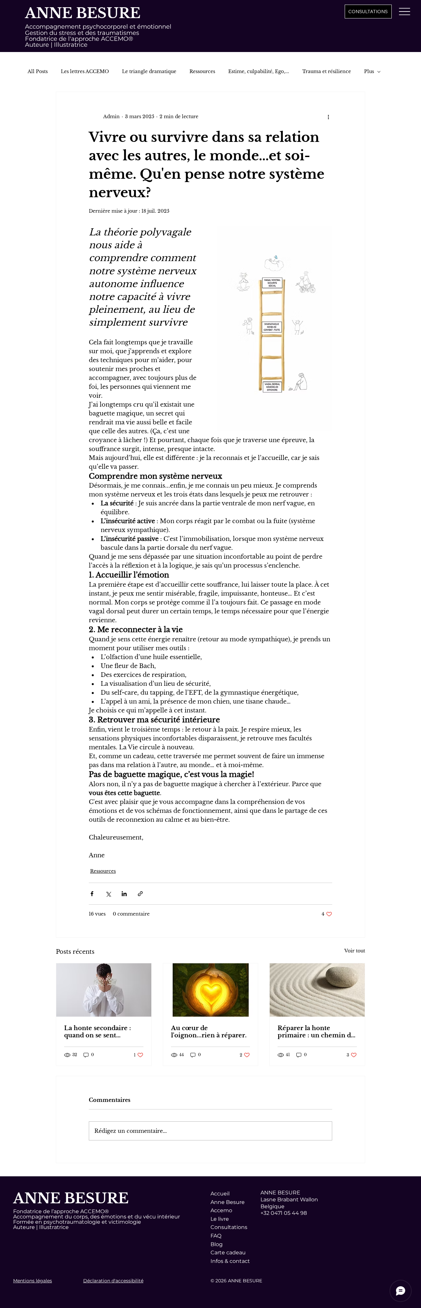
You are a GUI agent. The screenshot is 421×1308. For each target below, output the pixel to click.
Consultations (228, 1227)
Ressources (202, 71)
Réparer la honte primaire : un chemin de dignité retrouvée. (316, 1032)
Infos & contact (230, 1261)
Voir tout (354, 951)
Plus (369, 71)
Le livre (219, 1219)
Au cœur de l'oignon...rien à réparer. (209, 1032)
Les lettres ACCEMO (85, 71)
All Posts (38, 71)
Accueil (220, 1193)
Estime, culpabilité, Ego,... (258, 71)
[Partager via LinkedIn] (124, 894)
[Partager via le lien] (140, 894)
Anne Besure (227, 1202)
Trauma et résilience (326, 71)
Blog (216, 1244)
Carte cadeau (228, 1252)
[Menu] (404, 11)
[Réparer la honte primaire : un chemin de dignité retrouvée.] (317, 990)
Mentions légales (32, 1281)
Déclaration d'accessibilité (113, 1281)
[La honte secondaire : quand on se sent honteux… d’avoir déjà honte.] (103, 990)
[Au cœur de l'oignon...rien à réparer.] (210, 990)
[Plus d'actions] (328, 117)
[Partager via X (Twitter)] (108, 894)
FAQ (215, 1236)
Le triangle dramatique (149, 71)
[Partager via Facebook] (92, 894)
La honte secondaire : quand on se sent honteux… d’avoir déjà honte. (98, 1032)
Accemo (221, 1210)
